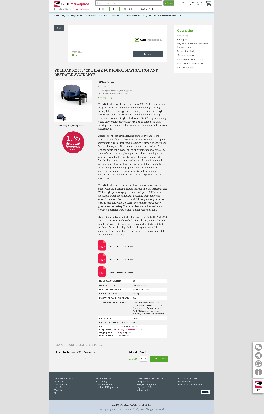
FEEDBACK (146, 405)
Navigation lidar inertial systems (83, 16)
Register (197, 2)
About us (58, 381)
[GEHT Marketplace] (72, 5)
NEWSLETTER (146, 9)
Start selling (101, 381)
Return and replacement (190, 384)
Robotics (136, 16)
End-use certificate (186, 68)
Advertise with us (104, 384)
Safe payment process (147, 384)
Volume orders (144, 390)
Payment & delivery (146, 387)
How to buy (182, 35)
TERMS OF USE (120, 405)
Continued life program (107, 387)
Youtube (58, 390)
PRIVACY (134, 405)
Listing (144, 16)
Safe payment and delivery (190, 64)
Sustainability (61, 384)
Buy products (143, 381)
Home (56, 16)
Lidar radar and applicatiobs (109, 16)
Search (168, 3)
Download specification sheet (120, 247)
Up (258, 390)
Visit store (148, 54)
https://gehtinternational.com (130, 330)
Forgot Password (196, 4)
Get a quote (182, 39)
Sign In (183, 2)
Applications (127, 16)
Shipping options (185, 55)
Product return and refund (190, 59)
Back (59, 28)
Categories (65, 16)
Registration (184, 381)
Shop (102, 9)
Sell (114, 9)
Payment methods (186, 51)
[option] (73, 96)
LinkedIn (58, 387)
